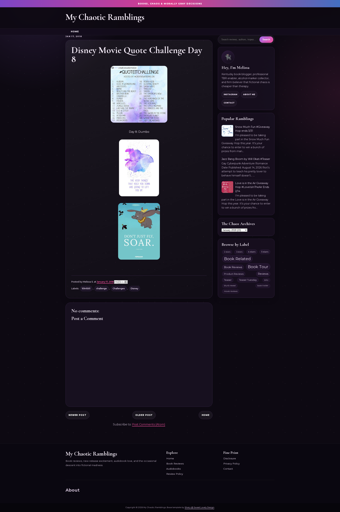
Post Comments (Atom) (148, 424)
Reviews (263, 273)
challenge (101, 288)
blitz (266, 280)
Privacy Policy (231, 463)
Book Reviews (233, 267)
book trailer (262, 285)
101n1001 (86, 288)
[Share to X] (122, 282)
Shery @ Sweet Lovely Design (199, 507)
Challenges (119, 288)
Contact (229, 103)
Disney (134, 288)
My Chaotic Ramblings (105, 17)
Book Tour (258, 266)
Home (75, 31)
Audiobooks (173, 468)
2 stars (227, 252)
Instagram (230, 94)
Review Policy (174, 473)
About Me (249, 94)
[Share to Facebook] (126, 282)
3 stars (239, 252)
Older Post (144, 415)
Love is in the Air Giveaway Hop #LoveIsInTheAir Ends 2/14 (252, 187)
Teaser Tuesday (248, 280)
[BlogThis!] (119, 282)
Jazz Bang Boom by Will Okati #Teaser (246, 159)
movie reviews (230, 291)
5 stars (264, 251)
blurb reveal (230, 285)
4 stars (251, 251)
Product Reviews (233, 274)
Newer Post (77, 415)
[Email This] (116, 282)
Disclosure (229, 458)
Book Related (237, 258)
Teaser (228, 280)
